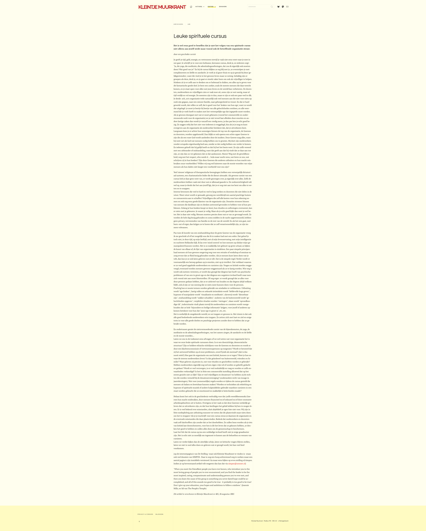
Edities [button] (211, 6)
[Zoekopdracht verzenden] (272, 6)
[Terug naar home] (162, 6)
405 (189, 24)
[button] (139, 521)
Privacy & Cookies (145, 514)
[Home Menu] (191, 6)
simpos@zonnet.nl (236, 463)
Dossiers (223, 6)
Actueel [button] (198, 6)
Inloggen (159, 514)
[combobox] (260, 6)
